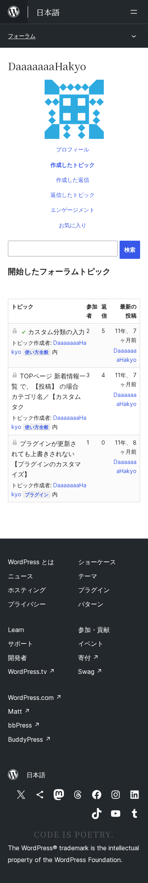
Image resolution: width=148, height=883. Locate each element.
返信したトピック (73, 194)
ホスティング (27, 590)
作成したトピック (73, 164)
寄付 (88, 658)
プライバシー (27, 604)
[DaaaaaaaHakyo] (74, 111)
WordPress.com (35, 698)
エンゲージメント (73, 209)
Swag (90, 671)
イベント (90, 643)
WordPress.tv (31, 671)
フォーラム (22, 35)
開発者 (17, 658)
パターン (90, 604)
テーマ (87, 576)
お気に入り (72, 225)
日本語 (35, 775)
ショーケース (97, 562)
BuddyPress (29, 739)
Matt (19, 711)
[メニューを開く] (135, 12)
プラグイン (37, 495)
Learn (16, 630)
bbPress (24, 725)
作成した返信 (72, 179)
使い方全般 (37, 352)
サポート (20, 643)
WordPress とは (31, 562)
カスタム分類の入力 (56, 332)
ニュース (20, 576)
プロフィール (72, 149)
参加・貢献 (94, 630)
